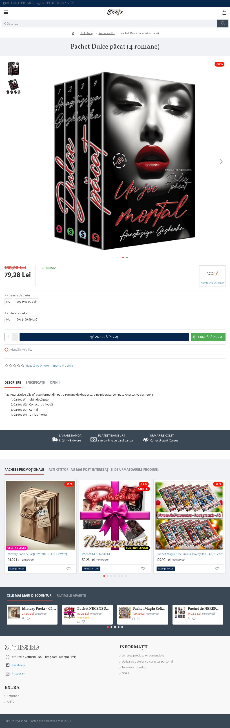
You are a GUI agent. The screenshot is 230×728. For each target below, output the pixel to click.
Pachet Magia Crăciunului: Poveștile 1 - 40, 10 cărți (190, 554)
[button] (28, 161)
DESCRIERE (12, 383)
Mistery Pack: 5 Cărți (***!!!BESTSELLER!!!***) (37, 554)
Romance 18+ (107, 33)
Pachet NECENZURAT (96, 554)
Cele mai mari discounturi (30, 596)
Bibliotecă (86, 33)
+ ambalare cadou (16, 313)
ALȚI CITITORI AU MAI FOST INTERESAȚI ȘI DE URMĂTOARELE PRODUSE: (104, 470)
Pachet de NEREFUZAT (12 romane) (205, 609)
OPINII (55, 383)
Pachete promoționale (24, 470)
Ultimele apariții (71, 596)
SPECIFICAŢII (35, 383)
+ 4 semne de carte (17, 295)
